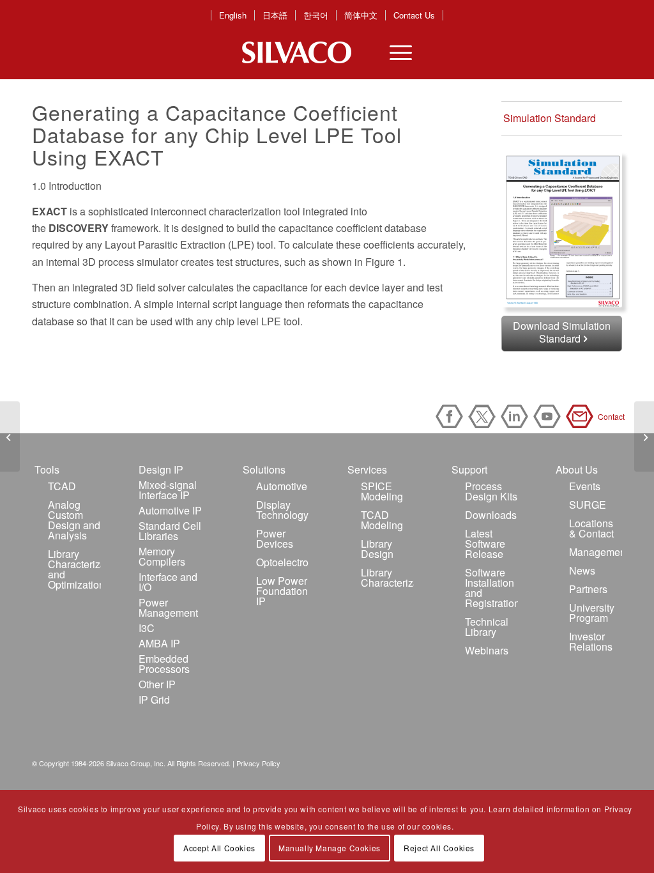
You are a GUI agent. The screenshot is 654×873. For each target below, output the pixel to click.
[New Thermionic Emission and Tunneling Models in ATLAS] (644, 436)
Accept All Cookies (219, 847)
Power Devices (274, 538)
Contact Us (414, 15)
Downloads (491, 514)
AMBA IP (159, 643)
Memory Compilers (162, 556)
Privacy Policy (258, 763)
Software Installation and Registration (491, 587)
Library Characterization (387, 577)
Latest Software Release (485, 543)
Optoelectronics (282, 562)
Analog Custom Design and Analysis (74, 520)
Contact (582, 416)
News (582, 570)
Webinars (486, 650)
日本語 (274, 15)
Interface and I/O (168, 581)
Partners (588, 589)
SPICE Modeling (382, 491)
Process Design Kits (491, 491)
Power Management (168, 607)
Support (469, 469)
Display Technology (282, 509)
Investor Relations (590, 641)
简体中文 (360, 15)
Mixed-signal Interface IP (168, 489)
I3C (147, 628)
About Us (577, 469)
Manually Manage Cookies (329, 847)
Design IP (161, 469)
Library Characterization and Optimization (74, 569)
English (233, 15)
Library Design (377, 548)
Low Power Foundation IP (282, 590)
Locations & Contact (591, 528)
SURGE (587, 504)
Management (595, 552)
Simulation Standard (549, 118)
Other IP (157, 684)
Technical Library (486, 626)
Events (584, 486)
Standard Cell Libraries (170, 530)
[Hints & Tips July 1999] (10, 436)
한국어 (315, 15)
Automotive (281, 486)
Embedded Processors (164, 663)
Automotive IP (170, 510)
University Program (591, 612)
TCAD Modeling (382, 519)
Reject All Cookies (439, 847)
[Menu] (393, 52)
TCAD (62, 486)
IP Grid (154, 699)
